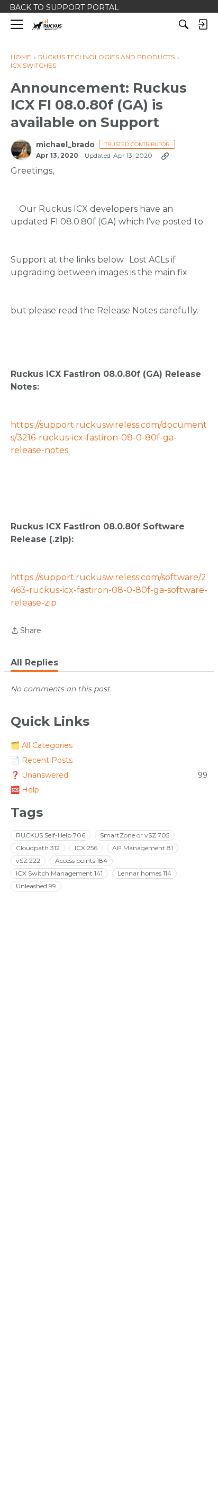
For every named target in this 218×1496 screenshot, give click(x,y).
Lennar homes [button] (144, 873)
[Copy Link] (165, 155)
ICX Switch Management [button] (59, 873)
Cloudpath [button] (38, 848)
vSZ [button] (28, 860)
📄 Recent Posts (41, 760)
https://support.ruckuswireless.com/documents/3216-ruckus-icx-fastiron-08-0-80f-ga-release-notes (109, 437)
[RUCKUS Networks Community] (47, 24)
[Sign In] (202, 24)
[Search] (183, 24)
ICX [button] (86, 848)
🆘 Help (25, 790)
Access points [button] (81, 860)
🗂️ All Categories (41, 745)
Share (26, 631)
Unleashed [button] (36, 886)
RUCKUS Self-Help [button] (50, 835)
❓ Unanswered (109, 775)
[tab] (34, 663)
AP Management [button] (142, 848)
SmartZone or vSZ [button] (134, 835)
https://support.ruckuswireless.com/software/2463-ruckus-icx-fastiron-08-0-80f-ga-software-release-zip (109, 590)
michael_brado (65, 144)
